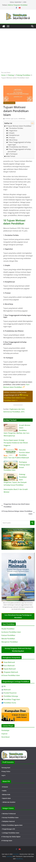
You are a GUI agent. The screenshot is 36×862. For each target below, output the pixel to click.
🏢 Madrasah (6, 690)
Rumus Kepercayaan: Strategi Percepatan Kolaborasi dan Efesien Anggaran (16, 442)
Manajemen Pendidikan (9, 642)
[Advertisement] (18, 47)
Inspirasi (4, 734)
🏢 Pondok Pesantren (9, 693)
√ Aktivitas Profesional (8, 813)
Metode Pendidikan (8, 639)
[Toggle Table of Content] (31, 123)
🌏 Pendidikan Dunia (8, 703)
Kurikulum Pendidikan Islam (11, 632)
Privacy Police (5, 771)
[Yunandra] (3, 26)
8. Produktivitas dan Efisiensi (18, 147)
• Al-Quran (4, 787)
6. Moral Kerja (12, 140)
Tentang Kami (5, 767)
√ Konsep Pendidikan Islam (9, 817)
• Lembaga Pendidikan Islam (10, 833)
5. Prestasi (11, 138)
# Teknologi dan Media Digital (10, 837)
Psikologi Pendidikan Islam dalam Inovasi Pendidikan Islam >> (16, 397)
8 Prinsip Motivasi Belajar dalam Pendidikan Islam (17, 512)
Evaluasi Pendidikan (8, 635)
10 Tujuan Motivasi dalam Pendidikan (18, 126)
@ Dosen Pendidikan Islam (10, 675)
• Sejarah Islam (6, 798)
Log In (3, 775)
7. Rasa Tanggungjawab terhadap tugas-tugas (19, 143)
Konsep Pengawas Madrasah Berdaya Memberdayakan (18, 649)
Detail (23, 609)
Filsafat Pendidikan (7, 629)
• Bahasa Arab (5, 794)
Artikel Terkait (10, 156)
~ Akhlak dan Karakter (8, 802)
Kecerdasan (5, 737)
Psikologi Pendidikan (9, 103)
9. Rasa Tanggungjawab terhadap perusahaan (19, 150)
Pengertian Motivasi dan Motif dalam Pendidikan (17, 505)
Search (32, 523)
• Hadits (3, 791)
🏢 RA (3, 686)
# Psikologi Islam (6, 840)
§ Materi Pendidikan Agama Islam (11, 825)
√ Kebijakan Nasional (8, 821)
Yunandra (15, 118)
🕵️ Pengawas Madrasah (9, 672)
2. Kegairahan (12, 131)
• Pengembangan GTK (8, 829)
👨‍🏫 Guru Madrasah (8, 666)
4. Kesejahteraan (13, 135)
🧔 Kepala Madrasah (8, 669)
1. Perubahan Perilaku (15, 128)
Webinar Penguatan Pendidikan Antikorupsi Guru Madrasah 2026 (18, 6)
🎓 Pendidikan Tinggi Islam (10, 699)
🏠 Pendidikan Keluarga (9, 696)
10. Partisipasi (12, 154)
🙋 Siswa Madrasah (8, 662)
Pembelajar (5, 730)
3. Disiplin (11, 133)
